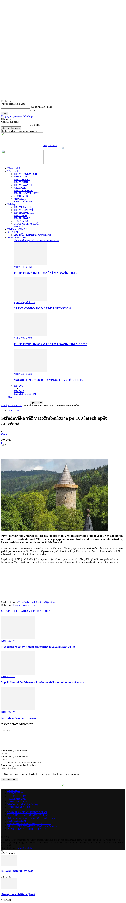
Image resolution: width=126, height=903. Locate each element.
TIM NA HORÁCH (24, 212)
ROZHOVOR (21, 196)
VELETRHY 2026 (16, 798)
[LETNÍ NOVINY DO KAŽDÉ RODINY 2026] (30, 299)
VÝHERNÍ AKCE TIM (19, 807)
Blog (9, 397)
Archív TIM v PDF (16, 237)
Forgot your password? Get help (17, 116)
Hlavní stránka (14, 168)
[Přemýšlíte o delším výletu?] (9, 888)
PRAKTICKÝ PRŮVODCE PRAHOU (27, 829)
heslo (32, 110)
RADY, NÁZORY (23, 201)
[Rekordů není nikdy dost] (9, 865)
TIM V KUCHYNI (23, 190)
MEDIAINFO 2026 (17, 801)
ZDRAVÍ (18, 226)
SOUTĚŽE (13, 232)
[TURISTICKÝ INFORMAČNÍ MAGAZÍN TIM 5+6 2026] (30, 335)
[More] (28, 450)
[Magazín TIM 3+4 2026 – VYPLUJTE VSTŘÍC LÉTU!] (30, 371)
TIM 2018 (44, 240)
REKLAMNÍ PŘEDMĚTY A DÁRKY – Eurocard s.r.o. (35, 826)
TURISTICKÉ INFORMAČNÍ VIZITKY (28, 815)
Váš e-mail (35, 124)
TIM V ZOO (20, 215)
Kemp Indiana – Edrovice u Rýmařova (36, 602)
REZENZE (20, 187)
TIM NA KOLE (22, 218)
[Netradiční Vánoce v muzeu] (18, 709)
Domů (4, 405)
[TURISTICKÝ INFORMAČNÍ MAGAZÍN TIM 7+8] (30, 264)
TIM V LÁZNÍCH (23, 185)
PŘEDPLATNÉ (15, 793)
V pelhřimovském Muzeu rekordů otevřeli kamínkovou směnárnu (42, 682)
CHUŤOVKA (21, 221)
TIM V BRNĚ (21, 182)
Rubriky (11, 204)
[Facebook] (6, 450)
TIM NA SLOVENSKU (26, 193)
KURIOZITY (15, 405)
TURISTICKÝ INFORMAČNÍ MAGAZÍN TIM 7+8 (47, 273)
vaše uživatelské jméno (41, 106)
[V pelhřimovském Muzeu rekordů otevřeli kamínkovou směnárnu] (18, 673)
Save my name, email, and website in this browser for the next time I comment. (42, 774)
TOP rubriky (13, 171)
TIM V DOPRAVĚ (24, 210)
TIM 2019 (54, 240)
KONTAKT (13, 790)
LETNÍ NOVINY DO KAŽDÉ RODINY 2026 (42, 308)
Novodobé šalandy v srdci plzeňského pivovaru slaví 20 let (38, 646)
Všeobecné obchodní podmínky (22, 804)
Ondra (4, 434)
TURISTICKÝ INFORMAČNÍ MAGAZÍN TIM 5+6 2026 (50, 344)
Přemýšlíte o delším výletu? (18, 894)
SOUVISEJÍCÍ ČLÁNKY (15, 611)
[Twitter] (17, 450)
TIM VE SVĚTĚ (23, 207)
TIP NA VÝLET (22, 176)
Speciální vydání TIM (28, 240)
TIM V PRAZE (22, 179)
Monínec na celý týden (24, 605)
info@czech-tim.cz (27, 848)
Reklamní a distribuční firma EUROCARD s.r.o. (31, 818)
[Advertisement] (37, 570)
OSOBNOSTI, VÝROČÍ (26, 223)
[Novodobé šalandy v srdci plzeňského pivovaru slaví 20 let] (18, 638)
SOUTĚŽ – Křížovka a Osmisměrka (32, 235)
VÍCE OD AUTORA (40, 611)
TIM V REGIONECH (25, 174)
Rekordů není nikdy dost (17, 870)
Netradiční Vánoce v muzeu (18, 718)
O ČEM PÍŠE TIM (16, 796)
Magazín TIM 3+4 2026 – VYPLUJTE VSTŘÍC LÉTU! (49, 379)
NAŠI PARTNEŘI (16, 820)
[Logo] (1, 163)
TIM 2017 (19, 385)
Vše (15, 240)
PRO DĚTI (20, 198)
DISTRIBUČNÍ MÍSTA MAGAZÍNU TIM (29, 823)
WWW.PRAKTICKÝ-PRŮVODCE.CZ (27, 812)
